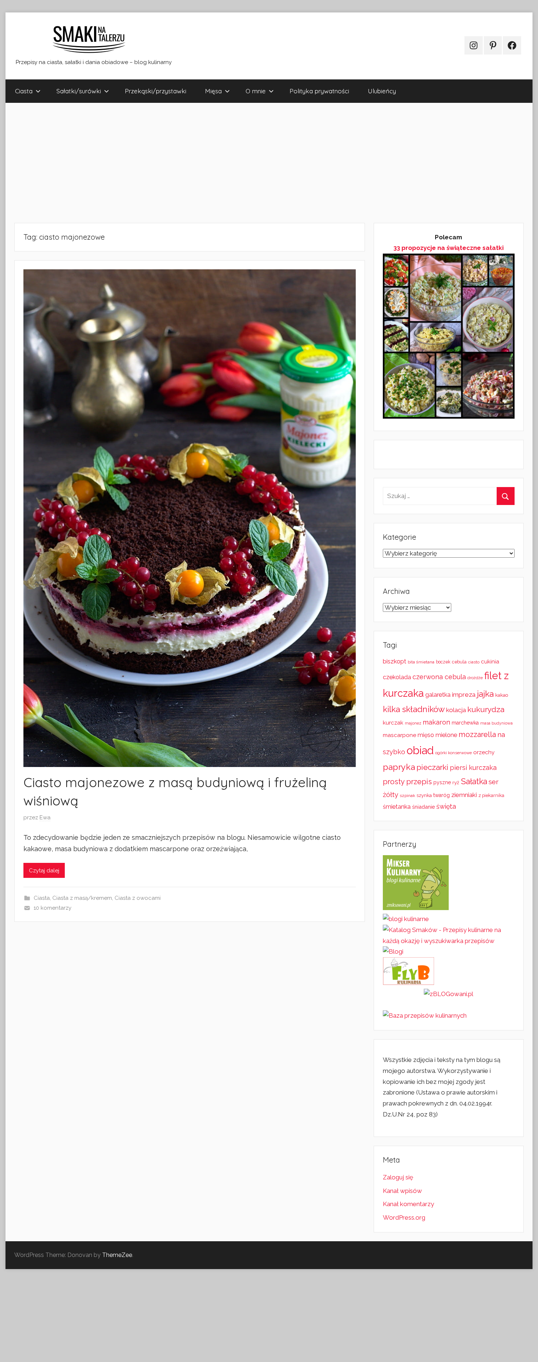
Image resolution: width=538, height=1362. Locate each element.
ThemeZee (117, 1254)
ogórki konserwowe (453, 752)
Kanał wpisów (402, 1190)
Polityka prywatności (319, 91)
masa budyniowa (496, 723)
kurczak (393, 722)
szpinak (407, 795)
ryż (455, 782)
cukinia (490, 661)
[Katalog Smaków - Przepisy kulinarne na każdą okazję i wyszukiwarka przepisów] (449, 940)
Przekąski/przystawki (155, 91)
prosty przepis (407, 781)
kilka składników (414, 709)
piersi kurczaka (473, 767)
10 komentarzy (52, 908)
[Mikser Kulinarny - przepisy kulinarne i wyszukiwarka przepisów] (416, 908)
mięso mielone (437, 734)
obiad (420, 750)
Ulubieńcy (382, 91)
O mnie (256, 91)
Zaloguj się (398, 1177)
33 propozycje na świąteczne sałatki (448, 247)
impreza (463, 694)
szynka (424, 795)
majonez (413, 723)
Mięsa (213, 91)
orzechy (483, 752)
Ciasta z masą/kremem (82, 898)
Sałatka (474, 781)
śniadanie (423, 807)
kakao (501, 695)
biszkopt (394, 661)
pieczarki (432, 767)
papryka (399, 767)
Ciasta (24, 91)
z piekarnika (491, 795)
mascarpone (399, 735)
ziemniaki (464, 794)
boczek (443, 662)
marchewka (465, 723)
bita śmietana (421, 662)
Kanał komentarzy (408, 1204)
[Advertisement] (225, 163)
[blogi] (393, 951)
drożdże (475, 677)
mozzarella (477, 734)
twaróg (441, 795)
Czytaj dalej (44, 870)
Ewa (45, 817)
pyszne (442, 782)
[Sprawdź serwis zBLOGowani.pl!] (448, 994)
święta (446, 806)
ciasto (473, 662)
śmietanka (397, 806)
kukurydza (485, 709)
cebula (459, 662)
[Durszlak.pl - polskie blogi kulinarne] (406, 919)
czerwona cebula (439, 677)
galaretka (438, 694)
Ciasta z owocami (138, 898)
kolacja (456, 710)
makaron (436, 722)
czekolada (397, 677)
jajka (485, 694)
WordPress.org (404, 1217)
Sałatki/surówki (78, 91)
